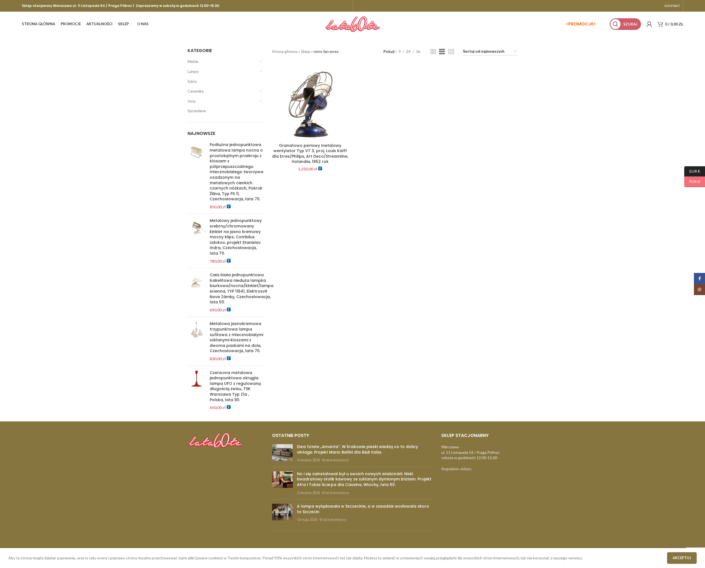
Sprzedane (197, 110)
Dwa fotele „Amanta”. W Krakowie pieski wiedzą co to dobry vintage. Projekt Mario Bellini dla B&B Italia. (357, 449)
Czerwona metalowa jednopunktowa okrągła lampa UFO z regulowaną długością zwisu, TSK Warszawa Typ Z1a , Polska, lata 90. (235, 386)
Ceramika (196, 91)
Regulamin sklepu (456, 468)
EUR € (692, 170)
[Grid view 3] (442, 51)
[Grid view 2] (433, 51)
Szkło (192, 81)
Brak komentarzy (335, 460)
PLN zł (692, 181)
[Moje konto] (649, 24)
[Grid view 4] (451, 51)
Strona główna (285, 51)
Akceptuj (682, 558)
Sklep (305, 51)
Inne (192, 101)
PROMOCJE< (582, 24)
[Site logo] (352, 23)
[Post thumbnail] (282, 453)
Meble (193, 61)
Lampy (193, 71)
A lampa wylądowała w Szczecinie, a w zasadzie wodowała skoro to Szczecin (363, 509)
